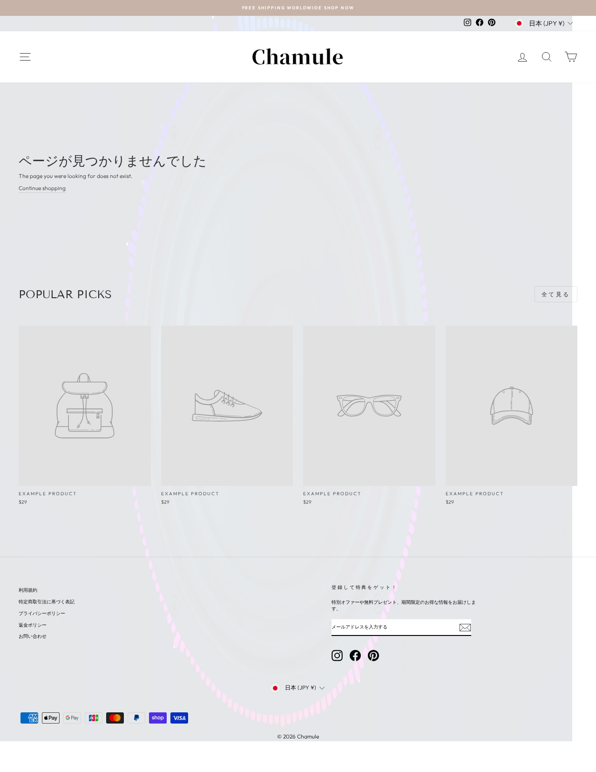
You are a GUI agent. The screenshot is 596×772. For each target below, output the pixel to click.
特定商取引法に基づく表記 (46, 602)
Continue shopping (42, 187)
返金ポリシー (33, 625)
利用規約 (28, 590)
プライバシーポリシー (42, 613)
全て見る (556, 294)
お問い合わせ (33, 636)
